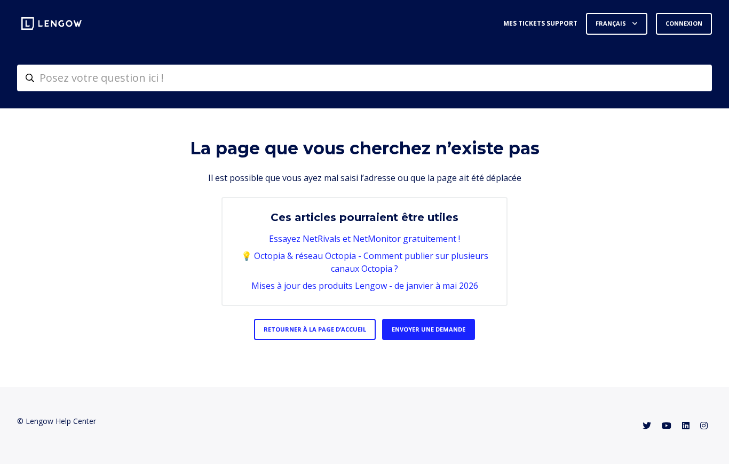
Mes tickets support (540, 23)
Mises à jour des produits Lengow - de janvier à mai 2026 (364, 286)
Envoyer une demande (428, 329)
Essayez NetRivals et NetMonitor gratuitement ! (364, 239)
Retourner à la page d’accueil (315, 329)
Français (612, 23)
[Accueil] (51, 23)
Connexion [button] (683, 23)
